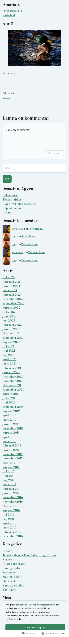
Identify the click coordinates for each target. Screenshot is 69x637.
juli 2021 (8, 346)
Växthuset (9, 590)
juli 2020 (9, 398)
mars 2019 (9, 420)
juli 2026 (9, 277)
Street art (9, 581)
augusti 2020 (11, 394)
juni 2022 (9, 316)
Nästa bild (9, 15)
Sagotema (9, 572)
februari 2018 (12, 445)
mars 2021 (10, 363)
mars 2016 (9, 527)
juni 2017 (9, 476)
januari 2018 (11, 450)
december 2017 (13, 454)
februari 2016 (12, 532)
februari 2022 (12, 325)
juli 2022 (9, 312)
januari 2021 (11, 372)
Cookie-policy (15, 619)
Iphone (7, 551)
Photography (11, 568)
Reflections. (10, 195)
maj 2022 (9, 320)
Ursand (8, 212)
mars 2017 (9, 484)
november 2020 (13, 381)
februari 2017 (12, 489)
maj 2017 (8, 480)
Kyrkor (7, 559)
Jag (14, 236)
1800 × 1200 (9, 73)
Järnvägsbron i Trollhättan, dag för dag (30, 555)
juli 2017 (8, 471)
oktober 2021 (11, 333)
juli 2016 (8, 514)
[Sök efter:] (34, 168)
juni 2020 (9, 402)
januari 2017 (11, 493)
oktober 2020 (12, 385)
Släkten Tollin (12, 577)
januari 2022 (11, 329)
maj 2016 (9, 519)
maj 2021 (9, 355)
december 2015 (13, 536)
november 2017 (13, 458)
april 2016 (9, 523)
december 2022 (13, 299)
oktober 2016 (11, 506)
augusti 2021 (11, 342)
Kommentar (54, 153)
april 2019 (9, 415)
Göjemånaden (12, 208)
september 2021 (13, 338)
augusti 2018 (11, 432)
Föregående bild (12, 11)
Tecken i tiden (12, 199)
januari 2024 (11, 286)
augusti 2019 (11, 411)
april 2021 (9, 359)
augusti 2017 (11, 467)
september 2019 (13, 407)
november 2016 (13, 502)
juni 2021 (9, 350)
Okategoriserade (14, 564)
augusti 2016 (11, 510)
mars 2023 (10, 290)
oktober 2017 (11, 463)
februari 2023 (12, 295)
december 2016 (13, 497)
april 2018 (9, 437)
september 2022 (13, 303)
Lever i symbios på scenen (20, 204)
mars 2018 (9, 441)
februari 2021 (12, 368)
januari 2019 (11, 424)
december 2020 (13, 377)
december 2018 (13, 428)
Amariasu (11, 4)
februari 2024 (12, 282)
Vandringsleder (13, 585)
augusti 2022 (11, 307)
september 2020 (13, 389)
